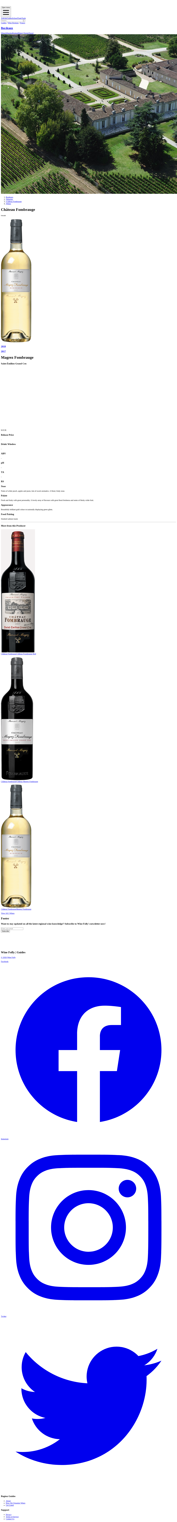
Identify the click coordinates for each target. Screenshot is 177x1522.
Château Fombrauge (14, 202)
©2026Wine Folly (8, 957)
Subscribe (5, 931)
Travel (31, 33)
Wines (3, 33)
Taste (20, 18)
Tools (24, 18)
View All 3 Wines (7, 913)
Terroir (26, 33)
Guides (9, 18)
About (8, 1501)
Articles (4, 18)
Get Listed (10, 1505)
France (22, 23)
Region (15, 33)
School (15, 18)
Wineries (9, 33)
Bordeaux (7, 28)
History (20, 33)
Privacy (9, 1515)
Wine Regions (13, 23)
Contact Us (10, 1519)
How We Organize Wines (15, 1503)
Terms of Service (12, 1517)
